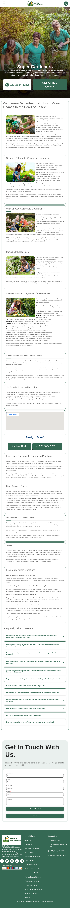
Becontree (39, 306)
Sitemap (27, 897)
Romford (8, 327)
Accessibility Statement (32, 856)
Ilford (7, 319)
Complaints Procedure (32, 865)
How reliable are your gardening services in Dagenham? (25, 708)
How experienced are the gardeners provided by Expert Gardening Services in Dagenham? (33, 662)
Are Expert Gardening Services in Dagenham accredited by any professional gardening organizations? (32, 645)
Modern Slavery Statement (33, 877)
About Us (28, 840)
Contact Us (28, 844)
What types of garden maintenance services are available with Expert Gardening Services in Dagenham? (33, 671)
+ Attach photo (35, 809)
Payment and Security (32, 881)
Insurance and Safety (31, 873)
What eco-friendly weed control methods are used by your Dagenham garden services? (32, 700)
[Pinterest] (22, 861)
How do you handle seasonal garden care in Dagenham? (25, 686)
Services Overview (31, 893)
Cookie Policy (29, 860)
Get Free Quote (19, 446)
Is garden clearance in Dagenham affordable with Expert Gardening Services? (33, 679)
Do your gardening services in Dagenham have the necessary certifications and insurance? (33, 653)
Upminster (9, 321)
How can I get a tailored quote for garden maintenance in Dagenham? (30, 722)
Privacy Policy (29, 852)
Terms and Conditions (32, 848)
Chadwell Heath (11, 329)
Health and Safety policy (32, 869)
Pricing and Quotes (31, 885)
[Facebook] (2, 861)
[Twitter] (7, 861)
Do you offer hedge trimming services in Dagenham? (24, 715)
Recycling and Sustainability (34, 889)
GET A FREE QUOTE (49, 84)
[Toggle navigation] (4, 3)
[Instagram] (12, 861)
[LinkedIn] (17, 861)
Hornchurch (9, 323)
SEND (35, 816)
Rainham (38, 315)
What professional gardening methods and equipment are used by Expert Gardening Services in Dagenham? (31, 636)
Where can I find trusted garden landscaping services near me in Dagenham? (33, 692)
